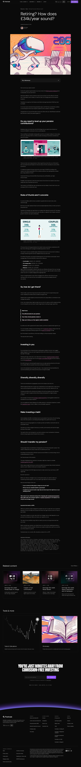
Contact (43, 718)
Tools (56, 726)
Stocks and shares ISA (34, 718)
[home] (6, 2)
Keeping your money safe (21, 756)
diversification (28, 360)
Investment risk (45, 726)
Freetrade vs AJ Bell (58, 739)
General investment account (35, 726)
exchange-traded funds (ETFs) (40, 397)
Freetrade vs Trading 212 (59, 728)
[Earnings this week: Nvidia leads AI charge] (12, 584)
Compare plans (33, 728)
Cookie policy (5, 756)
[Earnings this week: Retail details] (50, 584)
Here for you (44, 723)
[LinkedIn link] (66, 750)
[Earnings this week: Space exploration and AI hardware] (69, 584)
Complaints (44, 720)
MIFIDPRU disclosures (20, 759)
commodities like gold (46, 358)
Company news (70, 723)
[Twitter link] (69, 750)
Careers (68, 720)
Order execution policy (7, 761)
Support (44, 1)
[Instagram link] (71, 750)
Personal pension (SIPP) (34, 723)
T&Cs (4, 750)
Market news (57, 723)
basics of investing (46, 330)
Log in (68, 1)
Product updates (70, 726)
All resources (57, 718)
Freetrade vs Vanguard (59, 742)
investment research (47, 328)
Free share (32, 731)
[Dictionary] (59, 633)
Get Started (74, 1)
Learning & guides (58, 720)
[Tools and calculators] (21, 633)
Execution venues (19, 753)
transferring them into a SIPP (27, 462)
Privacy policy (48, 680)
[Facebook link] (68, 750)
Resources (23, 8)
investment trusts (26, 404)
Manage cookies (6, 759)
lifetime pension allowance (52, 91)
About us (69, 718)
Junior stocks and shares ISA (35, 720)
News (27, 8)
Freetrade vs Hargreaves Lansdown (59, 732)
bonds (40, 358)
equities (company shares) (53, 356)
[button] (24, 2)
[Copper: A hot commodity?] (31, 584)
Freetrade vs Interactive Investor (59, 736)
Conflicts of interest (20, 750)
